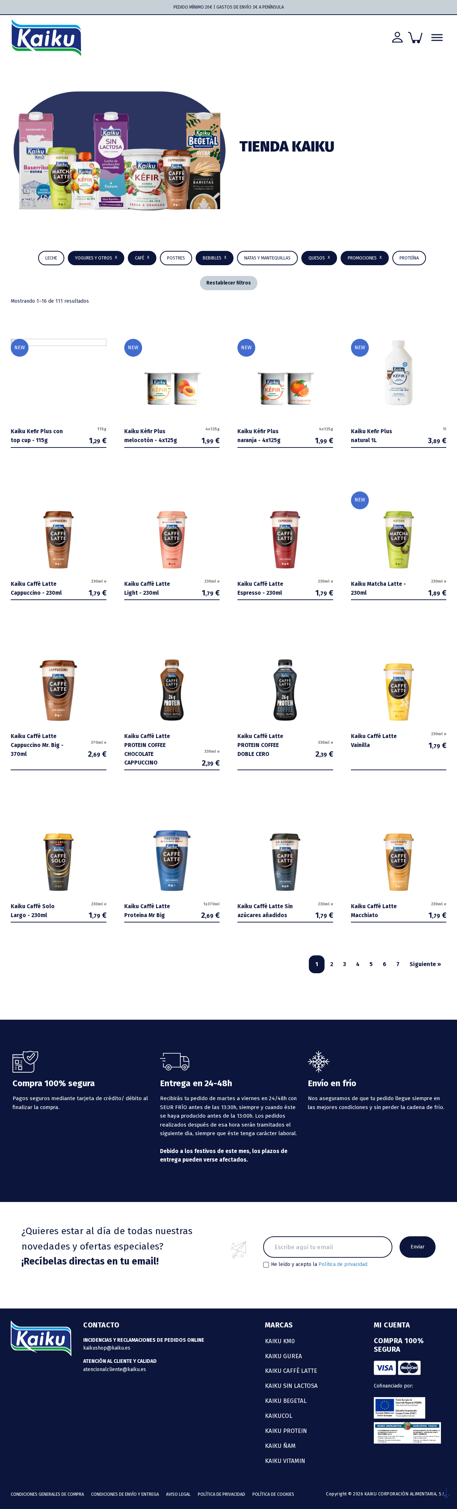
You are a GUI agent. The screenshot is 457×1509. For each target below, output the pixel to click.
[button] (214, 258)
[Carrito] (415, 37)
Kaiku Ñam (280, 1445)
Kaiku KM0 (280, 1341)
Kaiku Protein (286, 1430)
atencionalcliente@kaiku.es (114, 1369)
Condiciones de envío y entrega (125, 1494)
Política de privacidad (342, 1264)
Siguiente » (425, 964)
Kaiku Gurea (283, 1356)
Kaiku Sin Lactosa (291, 1385)
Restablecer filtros (228, 283)
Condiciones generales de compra (47, 1494)
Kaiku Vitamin (285, 1460)
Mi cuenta (392, 1325)
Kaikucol (278, 1415)
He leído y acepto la (319, 1264)
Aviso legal (178, 1494)
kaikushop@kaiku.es (106, 1348)
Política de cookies (273, 1494)
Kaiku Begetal (286, 1400)
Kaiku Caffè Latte (291, 1370)
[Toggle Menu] (437, 37)
